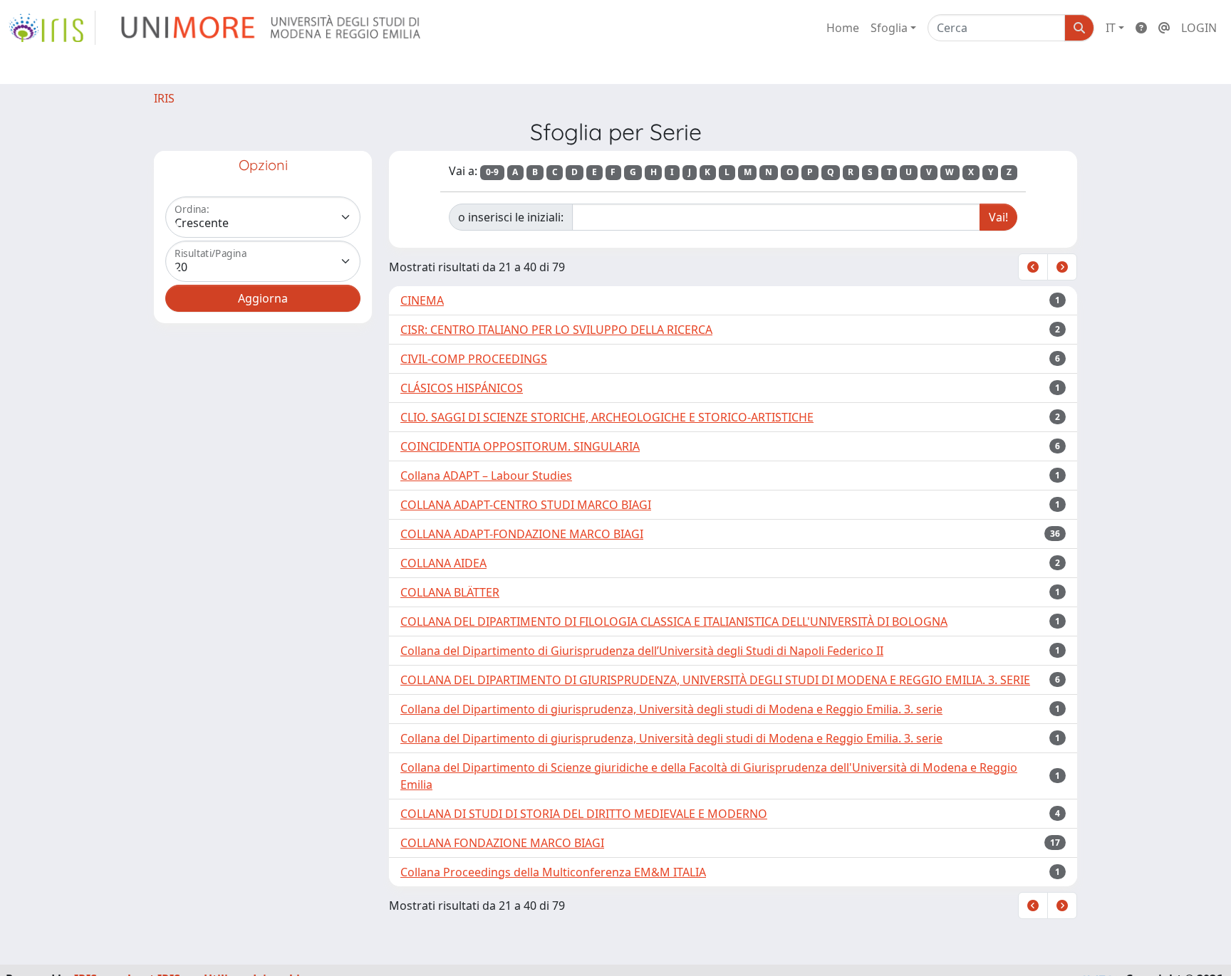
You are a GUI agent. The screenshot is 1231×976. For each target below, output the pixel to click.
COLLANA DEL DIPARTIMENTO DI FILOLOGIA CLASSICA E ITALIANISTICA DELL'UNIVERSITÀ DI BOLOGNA (673, 621)
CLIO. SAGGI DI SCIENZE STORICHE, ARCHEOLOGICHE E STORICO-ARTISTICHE (607, 417)
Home (842, 28)
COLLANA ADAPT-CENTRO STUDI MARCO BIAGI (525, 505)
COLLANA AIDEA (443, 563)
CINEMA (422, 300)
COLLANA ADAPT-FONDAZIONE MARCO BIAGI (521, 534)
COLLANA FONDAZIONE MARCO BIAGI (502, 843)
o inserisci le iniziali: (510, 217)
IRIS (164, 98)
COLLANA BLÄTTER (449, 592)
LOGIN (1199, 28)
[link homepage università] (272, 28)
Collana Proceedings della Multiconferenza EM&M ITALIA (553, 872)
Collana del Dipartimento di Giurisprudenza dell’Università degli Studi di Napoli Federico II (641, 650)
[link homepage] (52, 28)
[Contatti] (1164, 28)
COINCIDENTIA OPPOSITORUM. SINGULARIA (520, 446)
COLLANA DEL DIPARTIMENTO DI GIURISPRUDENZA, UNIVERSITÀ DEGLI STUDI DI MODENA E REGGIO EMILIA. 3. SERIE (715, 680)
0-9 (492, 172)
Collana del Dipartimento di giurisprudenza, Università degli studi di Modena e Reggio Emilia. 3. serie (671, 709)
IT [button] (1111, 28)
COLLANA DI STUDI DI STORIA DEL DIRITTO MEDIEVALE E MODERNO (583, 814)
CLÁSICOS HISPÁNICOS (461, 388)
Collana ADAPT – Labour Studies (486, 475)
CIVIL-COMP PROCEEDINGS (473, 359)
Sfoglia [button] (889, 28)
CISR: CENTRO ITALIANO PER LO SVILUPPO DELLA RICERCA (556, 329)
